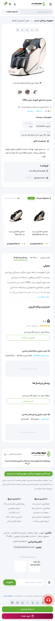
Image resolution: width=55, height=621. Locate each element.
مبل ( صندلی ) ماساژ (20, 20)
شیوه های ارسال (14, 521)
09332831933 (15, 454)
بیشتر (31, 198)
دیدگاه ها (34, 257)
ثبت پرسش (28, 401)
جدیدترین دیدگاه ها (41, 355)
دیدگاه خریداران (9, 355)
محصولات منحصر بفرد (40, 517)
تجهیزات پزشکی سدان (43, 20)
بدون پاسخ (35, 419)
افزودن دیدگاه (28, 337)
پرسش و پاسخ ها (20, 257)
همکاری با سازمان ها (41, 508)
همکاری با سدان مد (40, 503)
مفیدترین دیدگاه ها (24, 355)
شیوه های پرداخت (41, 521)
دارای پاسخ (25, 419)
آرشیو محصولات (12, 12)
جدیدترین (45, 419)
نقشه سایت (7, 596)
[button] (50, 4)
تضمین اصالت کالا (14, 517)
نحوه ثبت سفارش (41, 512)
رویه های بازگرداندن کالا (14, 503)
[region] (27, 21)
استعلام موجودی (27, 609)
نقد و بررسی (45, 257)
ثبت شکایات (14, 512)
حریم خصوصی (14, 508)
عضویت (9, 582)
